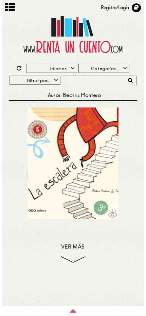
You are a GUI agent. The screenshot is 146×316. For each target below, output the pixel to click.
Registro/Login (115, 8)
